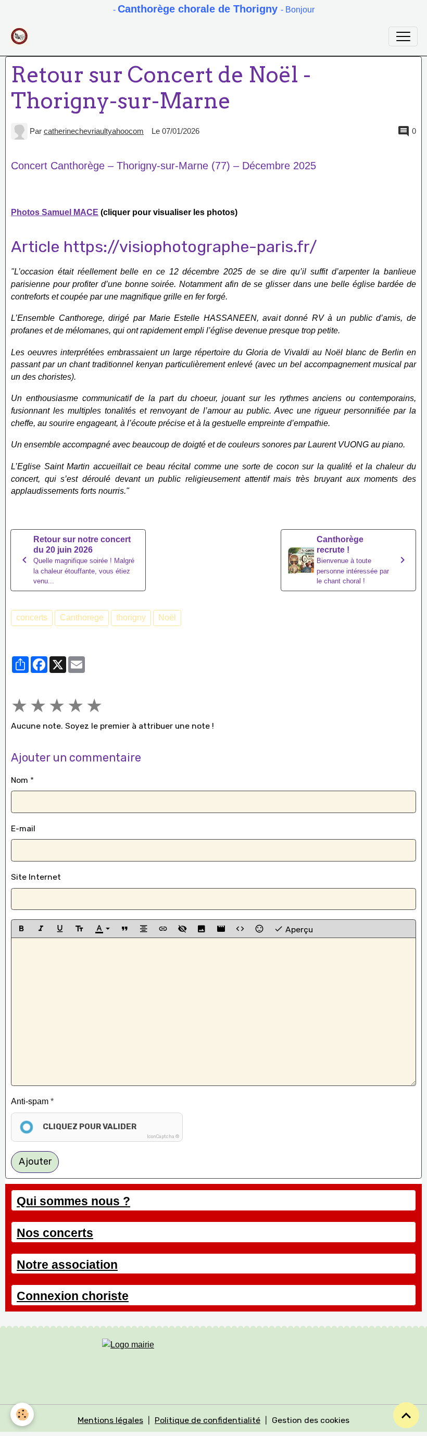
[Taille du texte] (79, 929)
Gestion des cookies (310, 1420)
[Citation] (124, 929)
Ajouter (35, 1161)
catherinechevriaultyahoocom (94, 131)
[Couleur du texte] (102, 929)
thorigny (131, 617)
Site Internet (36, 877)
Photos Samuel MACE (54, 212)
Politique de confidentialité (207, 1420)
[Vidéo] (221, 929)
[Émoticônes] (259, 929)
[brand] (21, 36)
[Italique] (41, 929)
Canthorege (82, 617)
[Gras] (21, 929)
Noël (167, 617)
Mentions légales (110, 1420)
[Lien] (163, 929)
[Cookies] (22, 1414)
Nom (19, 780)
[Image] (201, 929)
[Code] (240, 929)
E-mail (23, 828)
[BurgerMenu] (403, 36)
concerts (31, 617)
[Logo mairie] (213, 1360)
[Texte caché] (182, 929)
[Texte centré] (144, 929)
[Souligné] (60, 929)
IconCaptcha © (163, 1136)
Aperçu (298, 929)
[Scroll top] (406, 1415)
